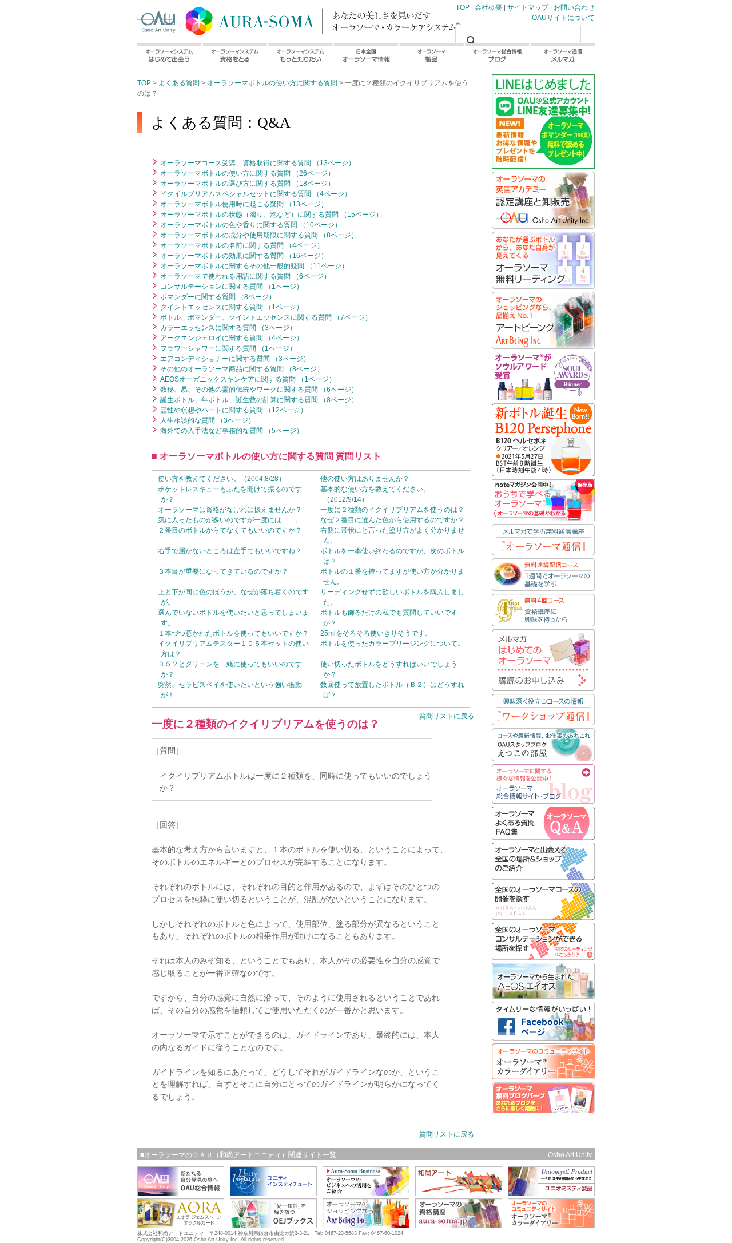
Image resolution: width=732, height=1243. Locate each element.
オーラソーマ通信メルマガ (562, 54)
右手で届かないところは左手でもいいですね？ (230, 551)
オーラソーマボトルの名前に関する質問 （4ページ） (241, 245)
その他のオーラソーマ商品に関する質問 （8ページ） (241, 369)
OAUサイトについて (563, 18)
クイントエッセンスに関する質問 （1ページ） (230, 307)
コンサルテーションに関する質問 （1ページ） (230, 287)
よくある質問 (179, 83)
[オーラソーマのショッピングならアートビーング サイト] (366, 1225)
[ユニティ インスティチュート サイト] (273, 1193)
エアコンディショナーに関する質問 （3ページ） (234, 359)
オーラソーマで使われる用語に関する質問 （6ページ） (244, 276)
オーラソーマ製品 (431, 54)
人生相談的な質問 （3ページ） (206, 420)
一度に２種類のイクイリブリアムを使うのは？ (392, 510)
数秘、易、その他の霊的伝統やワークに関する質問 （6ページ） (258, 390)
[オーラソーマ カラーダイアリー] (551, 1225)
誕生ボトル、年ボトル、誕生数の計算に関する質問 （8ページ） (258, 400)
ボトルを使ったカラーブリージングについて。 (392, 644)
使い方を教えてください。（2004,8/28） (221, 479)
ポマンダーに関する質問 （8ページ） (217, 297)
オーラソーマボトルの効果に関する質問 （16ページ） (243, 256)
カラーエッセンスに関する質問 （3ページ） (227, 328)
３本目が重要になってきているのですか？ (223, 571)
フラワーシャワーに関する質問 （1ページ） (227, 348)
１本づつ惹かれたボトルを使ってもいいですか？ (233, 633)
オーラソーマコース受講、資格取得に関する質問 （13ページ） (256, 163)
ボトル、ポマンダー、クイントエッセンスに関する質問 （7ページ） (265, 317)
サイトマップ (527, 7)
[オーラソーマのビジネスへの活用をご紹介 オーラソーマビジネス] (366, 1193)
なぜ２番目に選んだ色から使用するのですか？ (392, 520)
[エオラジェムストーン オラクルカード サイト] (180, 1225)
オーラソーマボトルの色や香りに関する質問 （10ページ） (249, 225)
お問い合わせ (574, 7)
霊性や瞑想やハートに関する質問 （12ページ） (232, 410)
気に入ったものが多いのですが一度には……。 (230, 520)
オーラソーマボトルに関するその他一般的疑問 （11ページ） (253, 266)
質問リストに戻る (446, 716)
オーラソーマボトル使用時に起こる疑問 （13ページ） (243, 204)
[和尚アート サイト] (458, 1193)
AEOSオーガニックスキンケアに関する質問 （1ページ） (247, 379)
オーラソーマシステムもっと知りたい (300, 54)
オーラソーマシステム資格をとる (234, 54)
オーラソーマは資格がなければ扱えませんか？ (230, 510)
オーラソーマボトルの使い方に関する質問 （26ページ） (246, 173)
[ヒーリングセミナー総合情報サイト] (180, 1193)
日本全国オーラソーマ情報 (366, 54)
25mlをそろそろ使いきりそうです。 (376, 633)
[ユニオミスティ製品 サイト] (551, 1193)
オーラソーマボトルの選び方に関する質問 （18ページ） (246, 184)
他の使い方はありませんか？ (364, 479)
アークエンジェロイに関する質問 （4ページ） (230, 338)
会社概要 (488, 7)
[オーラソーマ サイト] (458, 1225)
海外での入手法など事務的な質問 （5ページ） (230, 431)
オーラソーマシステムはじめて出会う (169, 54)
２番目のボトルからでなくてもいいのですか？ (230, 530)
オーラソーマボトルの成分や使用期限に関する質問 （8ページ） (258, 235)
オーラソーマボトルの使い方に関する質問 (272, 83)
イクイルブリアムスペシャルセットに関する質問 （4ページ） (254, 194)
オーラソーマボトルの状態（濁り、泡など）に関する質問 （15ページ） (270, 215)
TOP (251, 19)
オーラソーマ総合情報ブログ (497, 54)
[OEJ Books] (273, 1225)
